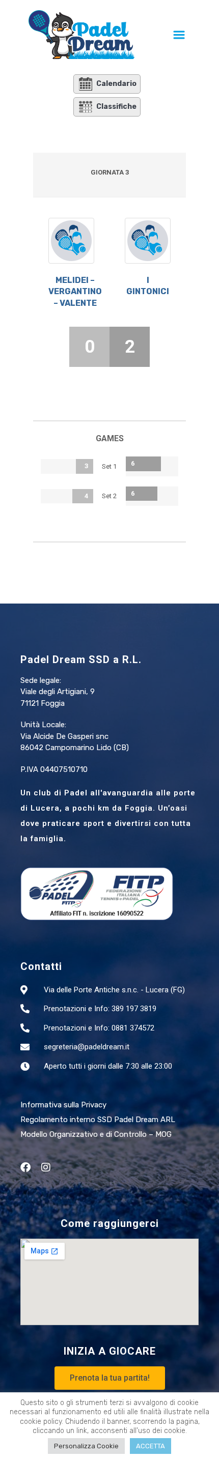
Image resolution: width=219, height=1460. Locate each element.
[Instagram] (46, 1167)
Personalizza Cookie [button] (86, 1446)
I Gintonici (147, 285)
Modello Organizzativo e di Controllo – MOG (96, 1134)
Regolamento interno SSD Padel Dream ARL (97, 1119)
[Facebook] (25, 1167)
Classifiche (116, 106)
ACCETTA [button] (150, 1446)
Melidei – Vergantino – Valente (75, 291)
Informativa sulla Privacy (63, 1104)
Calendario (116, 83)
